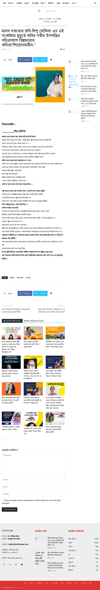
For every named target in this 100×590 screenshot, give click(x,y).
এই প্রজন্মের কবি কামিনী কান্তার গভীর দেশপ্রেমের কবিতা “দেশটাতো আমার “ (54, 373)
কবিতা (18, 26)
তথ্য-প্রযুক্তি (35, 3)
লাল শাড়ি (28, 278)
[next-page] (7, 439)
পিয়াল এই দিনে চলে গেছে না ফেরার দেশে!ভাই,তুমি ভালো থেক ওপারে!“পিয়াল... (89, 89)
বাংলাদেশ (10, 3)
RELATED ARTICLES (12, 321)
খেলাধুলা (26, 3)
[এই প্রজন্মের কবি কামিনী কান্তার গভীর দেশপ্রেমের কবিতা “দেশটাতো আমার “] (55, 362)
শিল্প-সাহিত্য (65, 3)
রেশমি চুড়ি (11, 278)
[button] (95, 3)
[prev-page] (3, 439)
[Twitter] (16, 565)
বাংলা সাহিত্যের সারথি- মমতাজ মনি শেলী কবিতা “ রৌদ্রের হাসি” (32, 344)
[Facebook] (4, 565)
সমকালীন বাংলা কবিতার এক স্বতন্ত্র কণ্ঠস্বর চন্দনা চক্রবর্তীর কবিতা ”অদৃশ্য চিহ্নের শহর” (55, 344)
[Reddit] (10, 565)
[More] (51, 59)
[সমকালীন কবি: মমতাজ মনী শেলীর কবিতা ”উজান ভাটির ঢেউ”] (33, 419)
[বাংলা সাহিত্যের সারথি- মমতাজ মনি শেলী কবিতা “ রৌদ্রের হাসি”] (33, 333)
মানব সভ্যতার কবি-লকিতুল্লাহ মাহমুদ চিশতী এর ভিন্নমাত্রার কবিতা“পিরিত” (16, 310)
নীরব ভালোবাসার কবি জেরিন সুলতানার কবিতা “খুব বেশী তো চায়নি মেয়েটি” (11, 400)
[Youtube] (22, 565)
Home (4, 26)
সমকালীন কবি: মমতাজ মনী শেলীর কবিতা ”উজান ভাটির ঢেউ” (32, 431)
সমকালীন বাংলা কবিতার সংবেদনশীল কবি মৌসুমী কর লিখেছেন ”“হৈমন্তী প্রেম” (33, 400)
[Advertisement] (33, 113)
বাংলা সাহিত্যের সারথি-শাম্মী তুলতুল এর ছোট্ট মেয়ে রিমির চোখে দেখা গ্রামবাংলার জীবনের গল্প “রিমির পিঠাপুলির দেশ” (11, 347)
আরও (73, 3)
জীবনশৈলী (50, 3)
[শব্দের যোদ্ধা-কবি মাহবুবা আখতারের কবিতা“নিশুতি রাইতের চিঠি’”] (55, 418)
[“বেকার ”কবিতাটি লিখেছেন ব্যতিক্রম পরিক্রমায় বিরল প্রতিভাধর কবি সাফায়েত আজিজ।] (73, 113)
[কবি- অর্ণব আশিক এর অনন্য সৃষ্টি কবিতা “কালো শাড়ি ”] (73, 82)
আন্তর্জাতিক (19, 3)
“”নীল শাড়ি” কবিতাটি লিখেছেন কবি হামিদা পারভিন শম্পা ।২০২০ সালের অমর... (89, 101)
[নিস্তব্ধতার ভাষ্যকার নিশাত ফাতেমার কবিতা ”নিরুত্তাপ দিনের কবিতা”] (11, 362)
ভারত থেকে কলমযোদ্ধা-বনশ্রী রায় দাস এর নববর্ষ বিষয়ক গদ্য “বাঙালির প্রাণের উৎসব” (51, 310)
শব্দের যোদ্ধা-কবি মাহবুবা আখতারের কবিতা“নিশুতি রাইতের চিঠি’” (53, 429)
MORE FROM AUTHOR (33, 321)
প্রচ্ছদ (4, 3)
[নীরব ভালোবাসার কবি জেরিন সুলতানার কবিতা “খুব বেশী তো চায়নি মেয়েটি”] (11, 388)
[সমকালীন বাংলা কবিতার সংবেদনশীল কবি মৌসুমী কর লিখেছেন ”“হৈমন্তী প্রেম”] (33, 388)
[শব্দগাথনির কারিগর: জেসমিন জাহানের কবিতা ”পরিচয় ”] (11, 418)
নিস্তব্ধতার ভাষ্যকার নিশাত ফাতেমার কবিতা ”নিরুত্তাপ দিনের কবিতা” (10, 373)
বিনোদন (42, 3)
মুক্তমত (58, 3)
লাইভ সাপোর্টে (20, 278)
